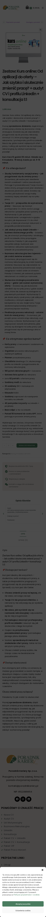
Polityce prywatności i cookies (27, 895)
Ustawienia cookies (23, 910)
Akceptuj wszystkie (23, 904)
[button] (42, 870)
